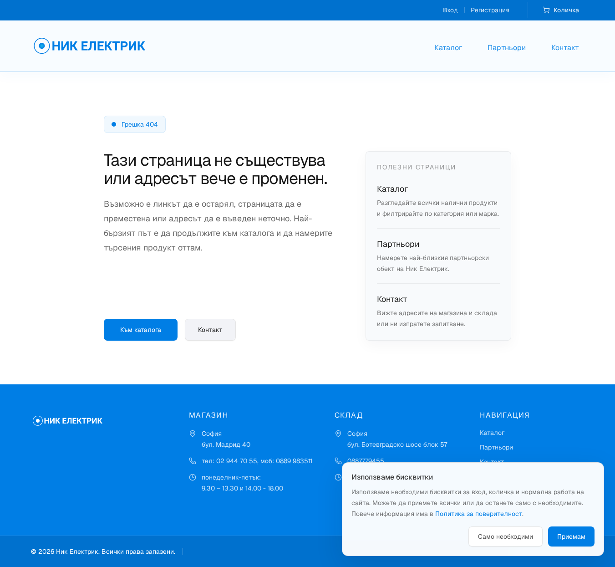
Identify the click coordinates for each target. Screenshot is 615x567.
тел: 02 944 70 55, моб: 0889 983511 (257, 461)
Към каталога (140, 330)
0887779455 (365, 461)
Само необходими (505, 536)
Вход (450, 10)
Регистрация (490, 10)
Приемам (571, 536)
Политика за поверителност (478, 514)
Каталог (448, 47)
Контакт (565, 47)
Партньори (507, 47)
